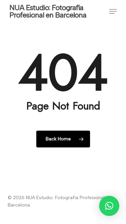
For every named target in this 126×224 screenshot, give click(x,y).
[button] (113, 11)
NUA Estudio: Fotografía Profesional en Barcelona (47, 11)
